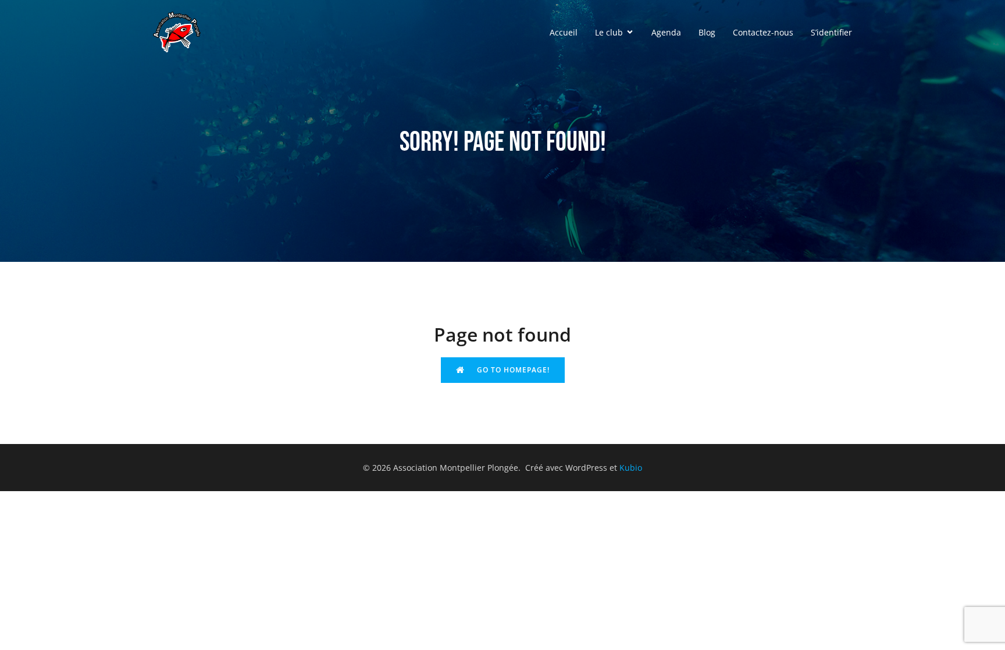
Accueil (564, 32)
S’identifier (831, 32)
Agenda (666, 32)
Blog (706, 32)
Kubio (630, 467)
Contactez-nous (763, 32)
